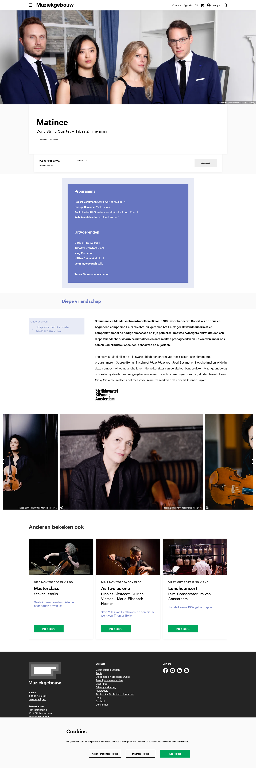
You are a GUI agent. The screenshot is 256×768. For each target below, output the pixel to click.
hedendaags (42, 139)
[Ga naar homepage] (55, 5)
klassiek (54, 139)
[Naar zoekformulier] (225, 5)
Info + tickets (48, 628)
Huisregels (102, 690)
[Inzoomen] (62, 507)
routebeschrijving (39, 716)
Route (99, 673)
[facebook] (165, 670)
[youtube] (172, 670)
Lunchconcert (182, 588)
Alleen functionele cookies (105, 753)
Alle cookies (175, 753)
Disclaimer (102, 704)
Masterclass (46, 588)
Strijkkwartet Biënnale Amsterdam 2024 (52, 329)
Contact (176, 5)
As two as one (115, 588)
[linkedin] (179, 670)
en (196, 5)
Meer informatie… (181, 741)
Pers (98, 697)
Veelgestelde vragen (108, 669)
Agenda (188, 5)
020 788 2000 (39, 696)
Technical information (121, 694)
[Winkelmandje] (202, 5)
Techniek (101, 694)
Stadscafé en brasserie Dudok (113, 676)
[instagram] (186, 670)
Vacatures (101, 683)
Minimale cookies (140, 753)
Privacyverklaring (106, 687)
